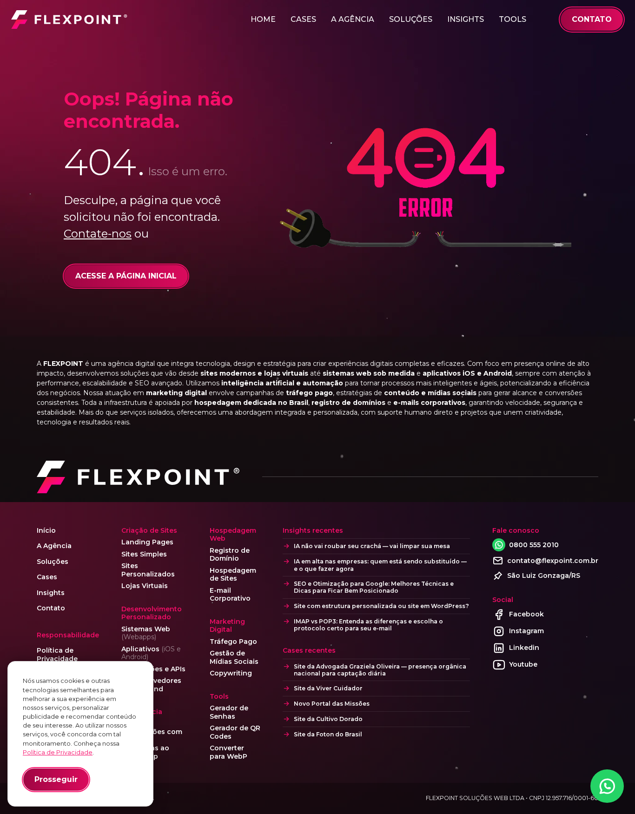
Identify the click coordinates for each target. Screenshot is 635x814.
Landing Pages (147, 542)
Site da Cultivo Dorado (328, 718)
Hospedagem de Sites (233, 575)
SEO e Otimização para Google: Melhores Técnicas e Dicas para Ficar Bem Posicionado (374, 587)
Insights (465, 19)
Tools (512, 19)
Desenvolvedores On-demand (151, 685)
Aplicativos (151, 653)
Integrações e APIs (153, 669)
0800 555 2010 (534, 545)
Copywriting (231, 673)
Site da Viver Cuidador (328, 688)
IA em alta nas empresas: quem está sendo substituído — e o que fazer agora (380, 565)
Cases (303, 19)
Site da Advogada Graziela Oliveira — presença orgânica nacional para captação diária (380, 670)
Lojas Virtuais (144, 586)
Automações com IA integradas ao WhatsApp (151, 744)
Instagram (526, 631)
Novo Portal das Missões (332, 703)
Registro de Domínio (230, 555)
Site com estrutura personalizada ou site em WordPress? (381, 605)
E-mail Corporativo (230, 595)
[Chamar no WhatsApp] (607, 786)
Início (46, 531)
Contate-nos (98, 233)
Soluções (410, 19)
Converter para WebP (228, 752)
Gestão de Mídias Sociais (234, 657)
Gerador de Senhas (229, 712)
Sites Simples (144, 554)
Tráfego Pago (233, 642)
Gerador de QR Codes (235, 732)
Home (263, 19)
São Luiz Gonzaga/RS (543, 575)
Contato (51, 608)
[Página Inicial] (69, 19)
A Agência (352, 19)
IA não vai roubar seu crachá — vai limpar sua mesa (372, 546)
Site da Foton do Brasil (328, 734)
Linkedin (524, 647)
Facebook (526, 614)
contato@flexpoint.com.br (552, 560)
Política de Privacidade (57, 655)
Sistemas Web (145, 633)
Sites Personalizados (148, 570)
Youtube (523, 664)
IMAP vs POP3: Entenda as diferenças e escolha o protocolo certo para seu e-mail (368, 625)
